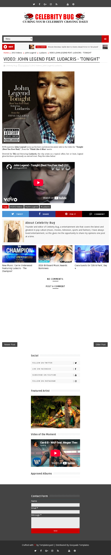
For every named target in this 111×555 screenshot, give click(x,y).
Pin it (73, 214)
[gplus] (45, 4)
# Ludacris (45, 206)
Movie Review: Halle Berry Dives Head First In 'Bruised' (64, 47)
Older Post (101, 344)
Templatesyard (46, 545)
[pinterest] (73, 4)
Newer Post (9, 344)
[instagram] (51, 4)
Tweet (19, 214)
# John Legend (31, 206)
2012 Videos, (36, 65)
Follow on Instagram (44, 381)
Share (46, 214)
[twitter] (34, 4)
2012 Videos (17, 52)
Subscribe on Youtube (44, 375)
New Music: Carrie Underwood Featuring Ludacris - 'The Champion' (17, 268)
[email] (62, 3)
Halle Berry (32, 47)
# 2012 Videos (16, 206)
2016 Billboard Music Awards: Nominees (53, 267)
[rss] (56, 4)
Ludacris (43, 52)
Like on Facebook (41, 369)
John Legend (30, 52)
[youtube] (68, 4)
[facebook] (39, 4)
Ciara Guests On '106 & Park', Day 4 (91, 267)
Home (6, 52)
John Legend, (48, 65)
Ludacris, (58, 65)
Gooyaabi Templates (79, 545)
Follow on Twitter (42, 363)
